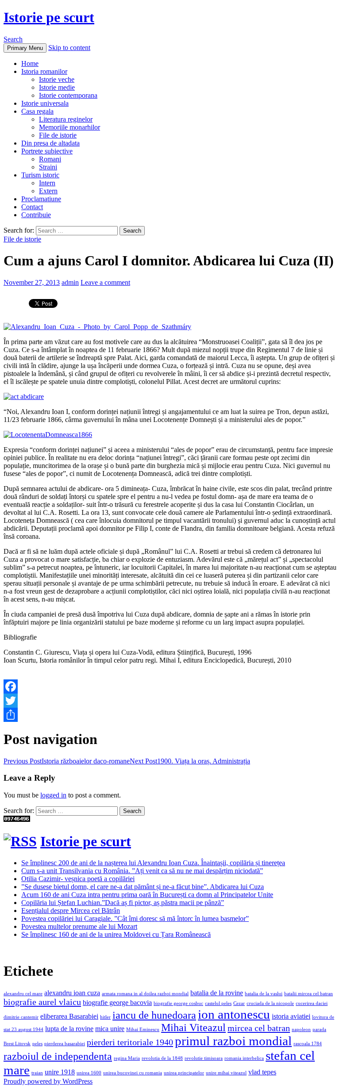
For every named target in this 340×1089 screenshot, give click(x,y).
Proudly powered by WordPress (48, 1081)
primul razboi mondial (233, 1041)
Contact (32, 207)
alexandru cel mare (23, 993)
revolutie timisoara (204, 1058)
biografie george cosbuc (178, 1003)
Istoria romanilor (44, 71)
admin (70, 282)
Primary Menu (25, 48)
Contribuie (36, 215)
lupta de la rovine (69, 1028)
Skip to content (69, 47)
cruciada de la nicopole (270, 1003)
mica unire (109, 1028)
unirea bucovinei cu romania (132, 1072)
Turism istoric (40, 175)
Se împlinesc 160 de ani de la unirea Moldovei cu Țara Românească (116, 934)
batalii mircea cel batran (308, 993)
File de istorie (58, 135)
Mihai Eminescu (142, 1029)
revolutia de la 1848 (162, 1058)
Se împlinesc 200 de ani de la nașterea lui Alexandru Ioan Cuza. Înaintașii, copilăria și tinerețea (153, 863)
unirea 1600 (89, 1072)
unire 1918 (60, 1072)
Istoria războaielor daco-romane (67, 761)
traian (37, 1072)
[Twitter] (170, 701)
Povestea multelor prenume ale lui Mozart (79, 926)
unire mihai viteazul (226, 1072)
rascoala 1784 (308, 1043)
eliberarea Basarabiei (69, 1016)
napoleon (301, 1029)
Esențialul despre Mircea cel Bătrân (70, 910)
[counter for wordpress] (17, 819)
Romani (50, 159)
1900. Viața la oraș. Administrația (190, 761)
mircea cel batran (259, 1028)
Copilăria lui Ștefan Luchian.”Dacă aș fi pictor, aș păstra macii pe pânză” (122, 902)
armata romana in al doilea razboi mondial (145, 993)
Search (13, 39)
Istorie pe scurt (49, 17)
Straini (48, 167)
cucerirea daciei (312, 1003)
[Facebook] (170, 686)
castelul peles (218, 1003)
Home (30, 63)
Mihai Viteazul (193, 1027)
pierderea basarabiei (64, 1043)
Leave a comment (105, 282)
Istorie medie (57, 87)
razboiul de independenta (58, 1056)
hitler (105, 1017)
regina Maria (127, 1058)
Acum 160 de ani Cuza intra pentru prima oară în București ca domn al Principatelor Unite (147, 894)
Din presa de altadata (50, 143)
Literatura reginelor (66, 119)
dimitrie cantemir (21, 1017)
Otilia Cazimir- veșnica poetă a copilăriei (78, 878)
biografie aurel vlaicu (42, 1002)
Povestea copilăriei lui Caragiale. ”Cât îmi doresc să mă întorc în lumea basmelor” (135, 918)
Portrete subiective (47, 151)
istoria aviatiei (291, 1016)
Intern (47, 183)
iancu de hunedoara (154, 1015)
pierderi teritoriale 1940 (130, 1042)
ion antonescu (234, 1014)
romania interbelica (244, 1058)
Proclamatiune (41, 199)
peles (37, 1043)
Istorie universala (45, 103)
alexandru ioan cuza (72, 993)
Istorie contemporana (68, 95)
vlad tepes (262, 1072)
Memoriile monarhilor (69, 127)
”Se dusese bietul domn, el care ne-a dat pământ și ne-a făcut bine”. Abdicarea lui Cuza (142, 886)
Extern (48, 191)
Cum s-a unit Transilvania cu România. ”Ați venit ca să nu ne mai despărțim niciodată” (142, 870)
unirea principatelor (184, 1072)
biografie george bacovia (117, 1002)
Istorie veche (56, 79)
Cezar (239, 1003)
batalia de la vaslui (263, 993)
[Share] (170, 715)
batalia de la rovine (216, 993)
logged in (53, 795)
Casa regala (37, 111)
